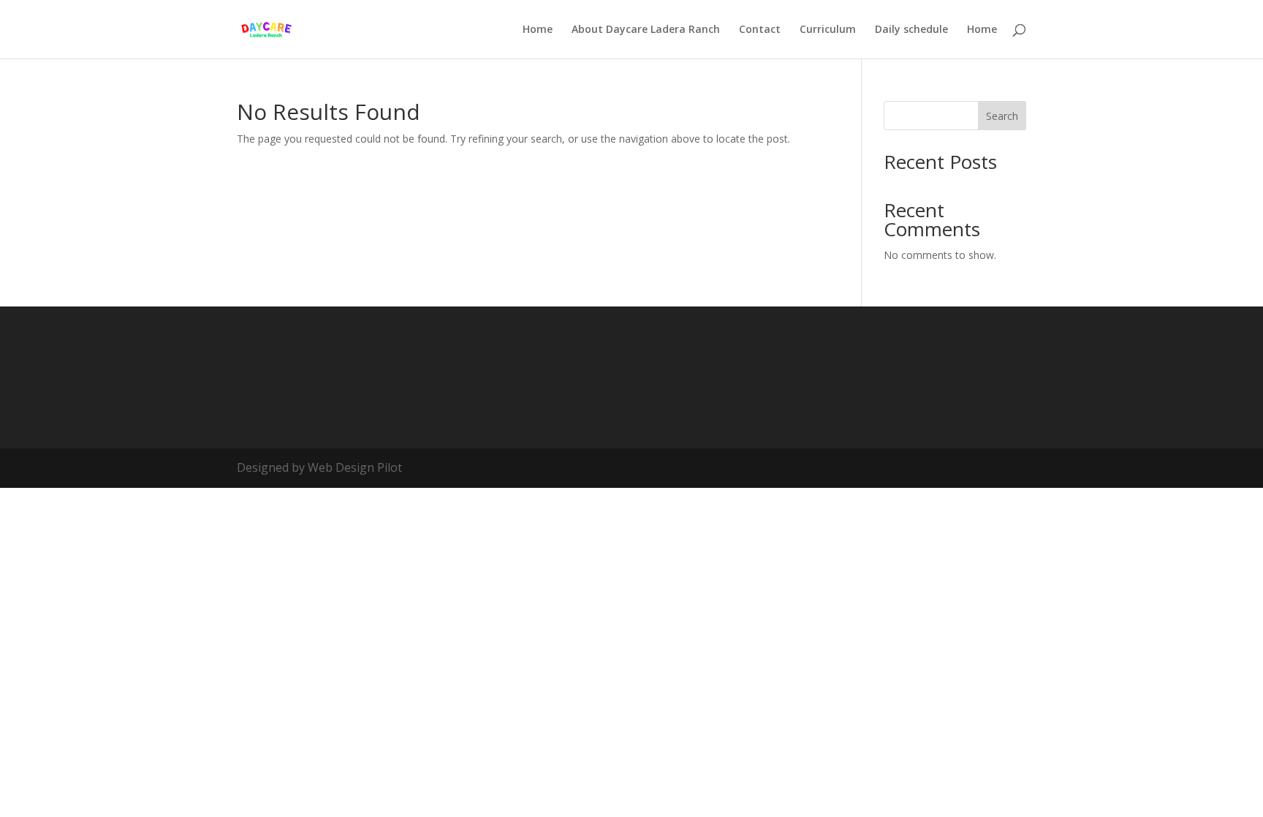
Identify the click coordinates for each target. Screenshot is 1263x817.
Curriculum (828, 30)
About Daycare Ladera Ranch (646, 30)
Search (1002, 116)
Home (538, 30)
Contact (760, 30)
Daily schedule (911, 30)
